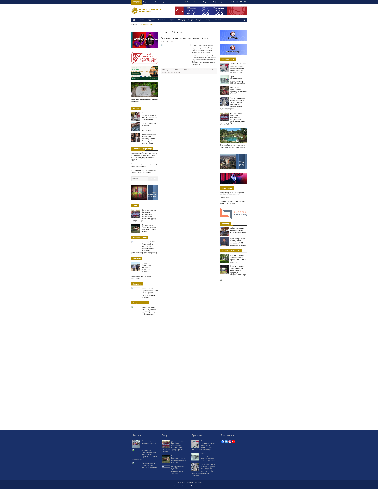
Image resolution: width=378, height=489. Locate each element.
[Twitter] (226, 441)
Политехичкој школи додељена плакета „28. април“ (185, 38)
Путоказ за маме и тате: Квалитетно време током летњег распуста (238, 258)
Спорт (190, 20)
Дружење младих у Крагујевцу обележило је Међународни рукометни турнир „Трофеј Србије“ (232, 118)
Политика (161, 20)
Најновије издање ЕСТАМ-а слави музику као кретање (232, 202)
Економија (141, 20)
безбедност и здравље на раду (196, 70)
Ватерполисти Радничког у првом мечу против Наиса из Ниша (149, 228)
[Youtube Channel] (233, 441)
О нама (189, 2)
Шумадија (181, 20)
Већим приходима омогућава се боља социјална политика (238, 230)
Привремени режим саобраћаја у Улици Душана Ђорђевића (143, 171)
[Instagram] (229, 441)
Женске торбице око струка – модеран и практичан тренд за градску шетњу (149, 116)
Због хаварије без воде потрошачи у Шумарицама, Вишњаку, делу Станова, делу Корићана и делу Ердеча (144, 156)
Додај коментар (169, 70)
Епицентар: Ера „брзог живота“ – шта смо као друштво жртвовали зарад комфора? (150, 292)
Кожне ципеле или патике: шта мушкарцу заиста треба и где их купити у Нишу (149, 138)
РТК (172, 42)
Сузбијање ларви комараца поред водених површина (144, 165)
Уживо (226, 2)
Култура (199, 20)
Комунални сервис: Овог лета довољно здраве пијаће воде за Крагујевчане (149, 310)
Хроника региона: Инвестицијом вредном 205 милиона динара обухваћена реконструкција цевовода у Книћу (144, 247)
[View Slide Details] (233, 161)
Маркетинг (207, 2)
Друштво (151, 20)
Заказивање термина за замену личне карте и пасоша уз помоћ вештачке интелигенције (238, 68)
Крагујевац (171, 20)
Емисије (207, 20)
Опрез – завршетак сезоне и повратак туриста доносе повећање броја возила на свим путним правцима (232, 103)
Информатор (217, 2)
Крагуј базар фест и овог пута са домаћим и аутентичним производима (232, 195)
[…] (202, 64)
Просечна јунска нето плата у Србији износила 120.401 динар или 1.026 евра (238, 241)
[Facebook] (222, 441)
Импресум (185, 486)
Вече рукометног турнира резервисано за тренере (177, 470)
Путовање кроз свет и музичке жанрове (149, 442)
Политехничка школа (173, 72)
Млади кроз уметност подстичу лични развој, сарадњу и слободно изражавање (144, 454)
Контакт (198, 2)
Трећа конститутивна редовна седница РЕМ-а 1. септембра (237, 79)
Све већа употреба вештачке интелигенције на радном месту (149, 126)
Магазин (218, 20)
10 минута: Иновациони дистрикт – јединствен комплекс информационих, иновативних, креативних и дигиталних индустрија (143, 270)
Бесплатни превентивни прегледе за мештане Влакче (238, 90)
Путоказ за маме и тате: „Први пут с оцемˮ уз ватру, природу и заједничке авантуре (238, 270)
